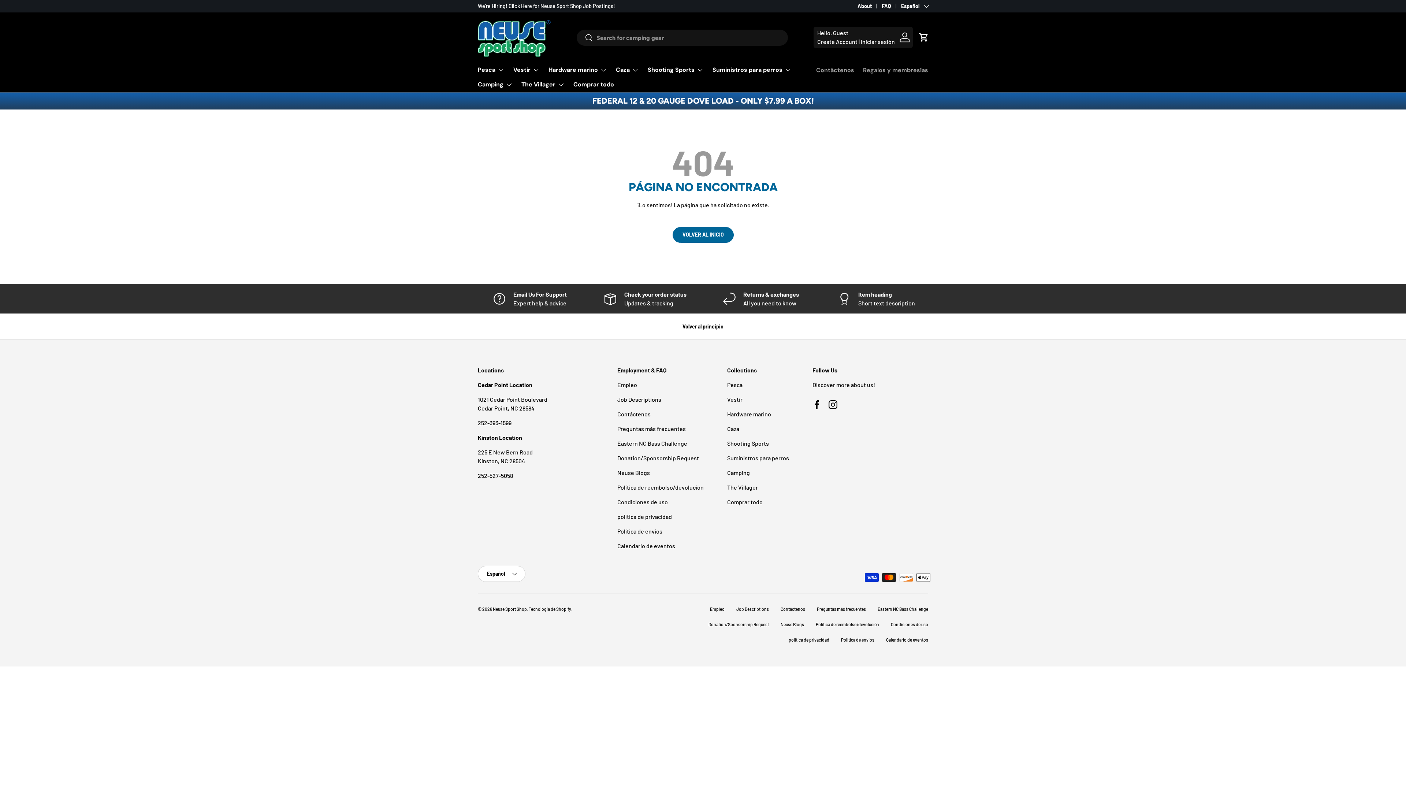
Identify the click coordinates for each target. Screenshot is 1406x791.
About (865, 6)
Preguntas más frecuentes (651, 428)
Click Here (520, 6)
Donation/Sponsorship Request (658, 457)
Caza (623, 70)
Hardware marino (573, 70)
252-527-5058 (495, 475)
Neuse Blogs (633, 472)
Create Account (837, 41)
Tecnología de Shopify (550, 609)
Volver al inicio (703, 234)
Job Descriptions (639, 399)
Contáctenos (835, 70)
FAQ (886, 6)
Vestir (522, 70)
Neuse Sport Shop (510, 609)
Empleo (627, 384)
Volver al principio (703, 326)
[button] (924, 37)
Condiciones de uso (642, 501)
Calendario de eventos (646, 545)
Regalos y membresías (895, 70)
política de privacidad (644, 516)
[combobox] (682, 38)
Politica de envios (639, 531)
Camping (490, 84)
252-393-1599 (495, 422)
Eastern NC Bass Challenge (652, 443)
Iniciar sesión (878, 41)
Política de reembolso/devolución (660, 487)
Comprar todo (593, 84)
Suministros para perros (747, 70)
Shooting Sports (671, 70)
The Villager (538, 84)
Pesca (486, 70)
